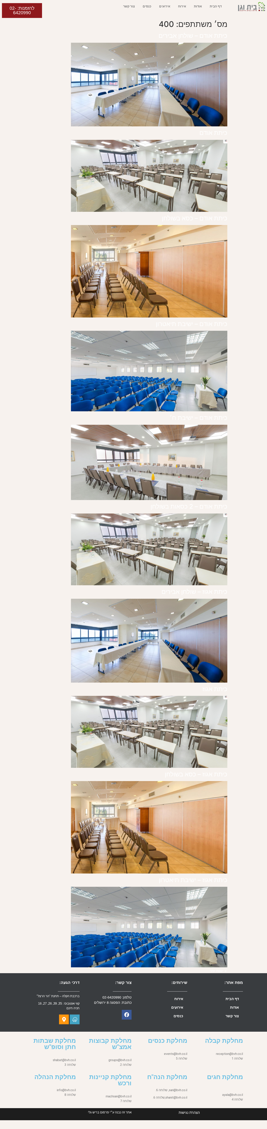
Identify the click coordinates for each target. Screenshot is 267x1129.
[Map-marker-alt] (64, 1019)
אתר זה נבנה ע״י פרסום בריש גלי (110, 1112)
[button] (22, 10)
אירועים (164, 6)
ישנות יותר (218, 971)
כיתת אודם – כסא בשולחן (194, 218)
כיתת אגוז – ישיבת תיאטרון (193, 880)
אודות (198, 6)
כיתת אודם (213, 133)
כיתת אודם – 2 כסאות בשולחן (189, 506)
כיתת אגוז (214, 689)
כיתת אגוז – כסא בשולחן (196, 774)
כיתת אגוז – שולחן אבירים (194, 591)
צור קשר (129, 6)
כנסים (147, 6)
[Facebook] (127, 1015)
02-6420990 (111, 997)
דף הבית (216, 6)
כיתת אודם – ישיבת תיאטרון (191, 324)
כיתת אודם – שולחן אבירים (193, 35)
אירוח (182, 6)
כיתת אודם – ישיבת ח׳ (198, 417)
